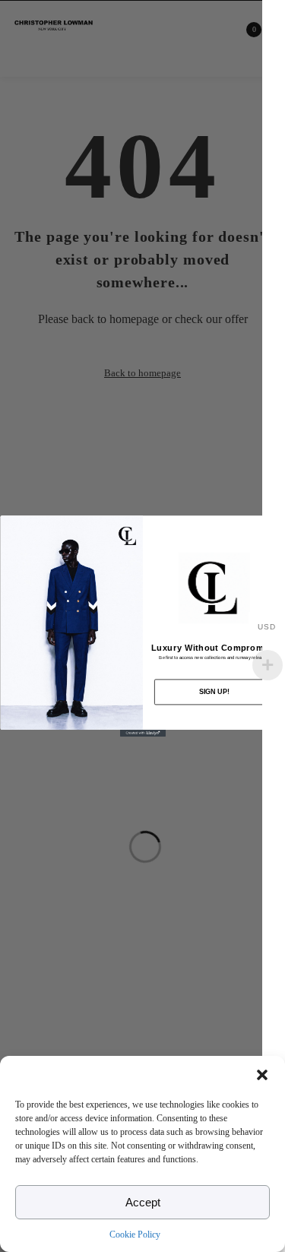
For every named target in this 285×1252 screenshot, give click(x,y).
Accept (142, 1202)
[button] (262, 1074)
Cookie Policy (134, 1234)
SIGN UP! (213, 692)
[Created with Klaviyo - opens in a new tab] (143, 733)
